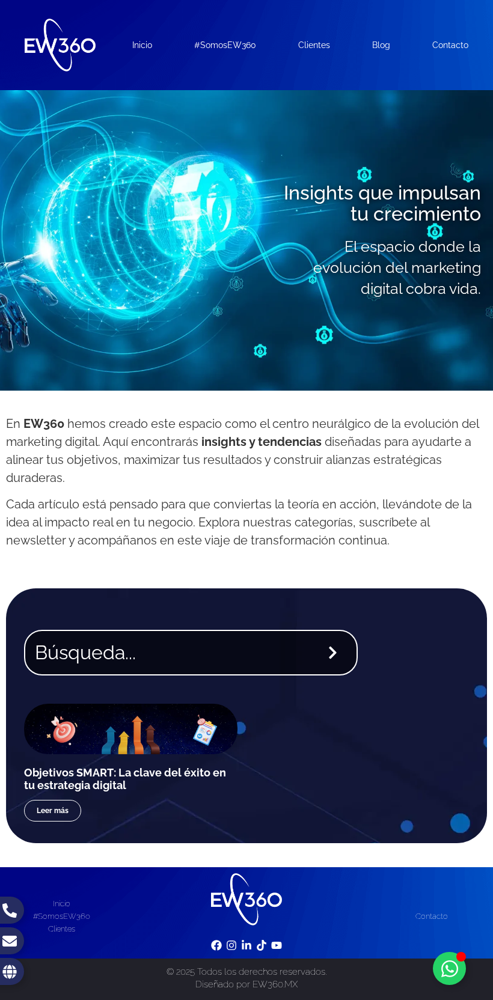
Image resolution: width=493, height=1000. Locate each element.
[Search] (335, 652)
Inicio (142, 45)
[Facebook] (216, 945)
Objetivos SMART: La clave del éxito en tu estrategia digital (125, 779)
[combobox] (167, 652)
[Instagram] (231, 945)
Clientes (314, 45)
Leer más (53, 810)
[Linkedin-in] (246, 945)
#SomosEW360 (225, 45)
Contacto (450, 45)
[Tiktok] (261, 945)
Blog (381, 45)
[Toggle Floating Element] (449, 968)
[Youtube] (276, 945)
